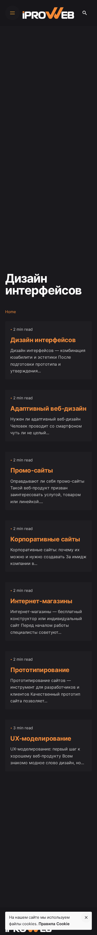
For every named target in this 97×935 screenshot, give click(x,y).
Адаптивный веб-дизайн (48, 408)
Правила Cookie (54, 923)
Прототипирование (39, 670)
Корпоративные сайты (45, 539)
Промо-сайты (31, 470)
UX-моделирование (40, 738)
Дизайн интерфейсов (43, 340)
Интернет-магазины (41, 601)
